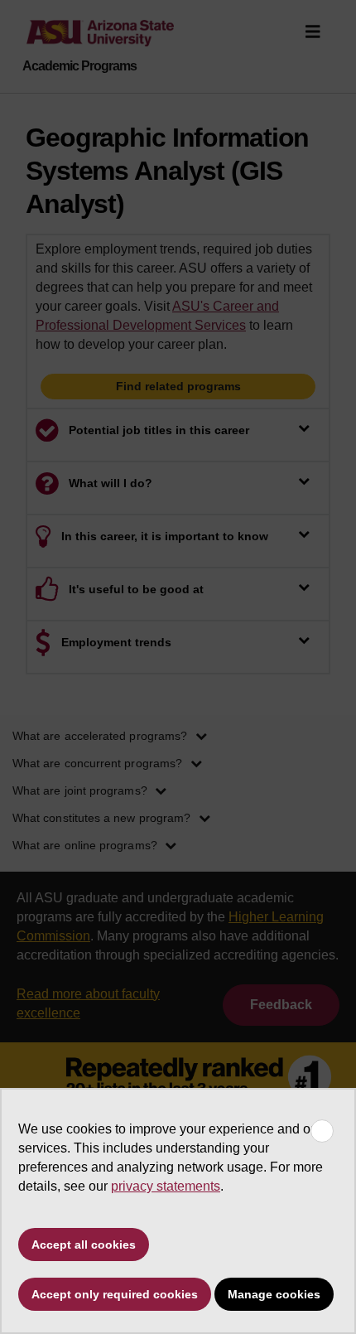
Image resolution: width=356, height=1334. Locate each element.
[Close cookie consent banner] (322, 1131)
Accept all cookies (83, 1244)
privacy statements (165, 1186)
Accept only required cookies (114, 1294)
